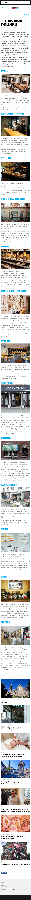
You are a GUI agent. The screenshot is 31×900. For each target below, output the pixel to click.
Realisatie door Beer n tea (6, 892)
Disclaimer (3, 885)
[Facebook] (2, 873)
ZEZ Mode (4, 71)
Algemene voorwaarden (6, 883)
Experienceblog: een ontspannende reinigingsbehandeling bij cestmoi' (12, 755)
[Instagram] (5, 873)
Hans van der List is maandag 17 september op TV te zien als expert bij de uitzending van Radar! (15, 811)
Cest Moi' (4, 529)
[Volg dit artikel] (24, 14)
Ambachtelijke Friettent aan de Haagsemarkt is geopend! (11, 728)
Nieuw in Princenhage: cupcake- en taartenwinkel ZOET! (12, 837)
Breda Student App (6, 886)
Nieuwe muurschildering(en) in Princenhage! (15, 864)
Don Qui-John (6, 158)
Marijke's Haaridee (8, 383)
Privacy (2, 882)
